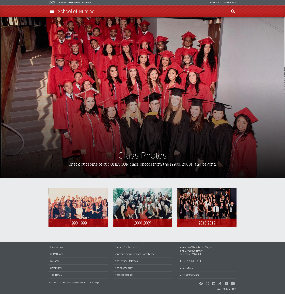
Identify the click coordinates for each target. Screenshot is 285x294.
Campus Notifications (125, 247)
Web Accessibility (123, 268)
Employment (56, 247)
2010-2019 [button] (207, 207)
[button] (52, 11)
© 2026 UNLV (55, 282)
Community (56, 268)
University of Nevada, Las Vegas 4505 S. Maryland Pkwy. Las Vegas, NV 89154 (195, 250)
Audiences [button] (229, 2)
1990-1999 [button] (78, 207)
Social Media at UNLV (226, 289)
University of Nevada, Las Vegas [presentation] (74, 2)
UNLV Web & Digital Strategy (86, 282)
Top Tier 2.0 (56, 275)
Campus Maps (186, 268)
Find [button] (233, 11)
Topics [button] (213, 2)
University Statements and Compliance (134, 254)
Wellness (55, 261)
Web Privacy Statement (126, 261)
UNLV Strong (56, 254)
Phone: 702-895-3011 (190, 261)
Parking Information (189, 275)
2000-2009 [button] (142, 207)
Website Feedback (123, 275)
